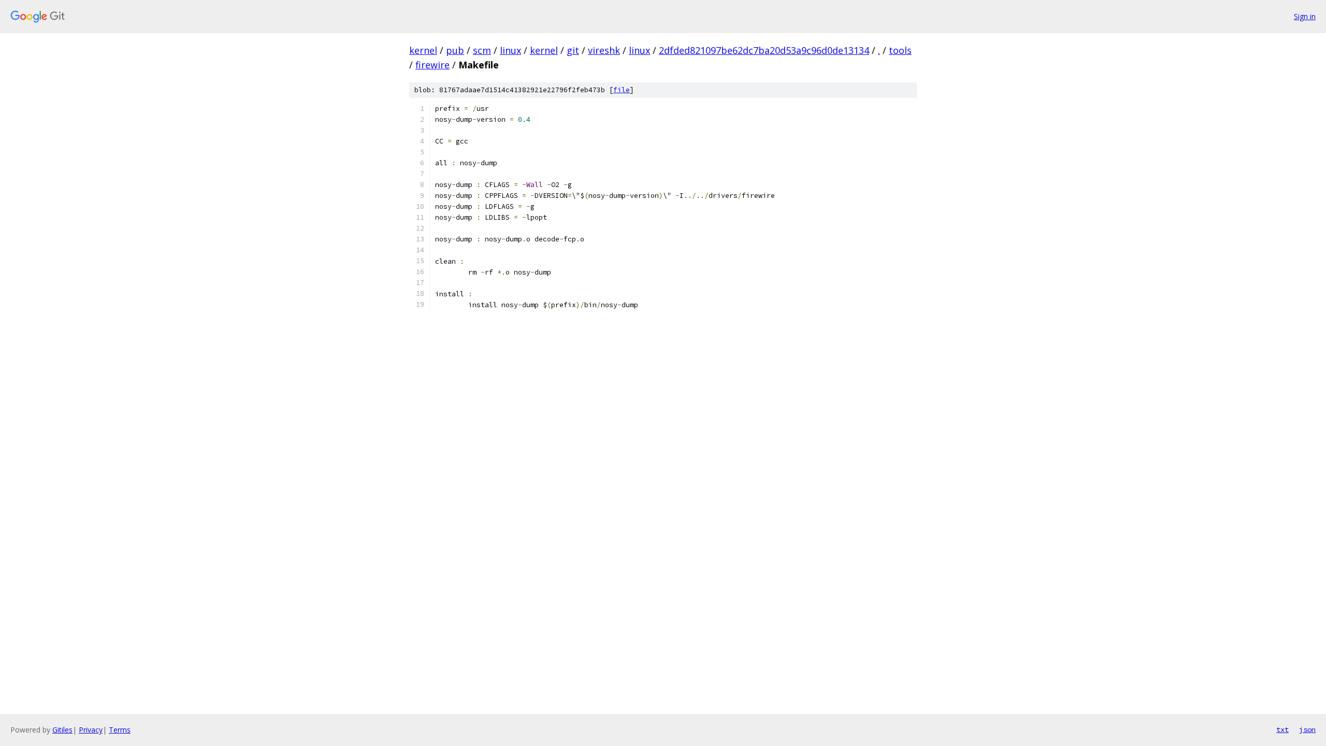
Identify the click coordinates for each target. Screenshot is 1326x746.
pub (455, 50)
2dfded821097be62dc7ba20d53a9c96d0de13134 (764, 50)
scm (482, 50)
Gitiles (62, 730)
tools (900, 50)
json (1307, 729)
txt (1282, 729)
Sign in (1305, 16)
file (621, 89)
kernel (423, 50)
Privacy (91, 730)
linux (510, 50)
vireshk (604, 50)
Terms (120, 730)
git (573, 50)
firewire (432, 65)
